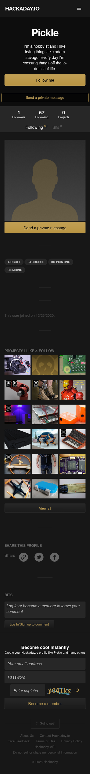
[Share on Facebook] (54, 555)
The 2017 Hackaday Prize (8, 408)
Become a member (45, 703)
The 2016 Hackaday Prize (63, 433)
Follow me (45, 80)
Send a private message (45, 97)
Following (37, 127)
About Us (27, 735)
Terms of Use (45, 741)
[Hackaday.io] (22, 8)
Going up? (46, 723)
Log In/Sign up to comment (29, 624)
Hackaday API (45, 747)
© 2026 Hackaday (45, 762)
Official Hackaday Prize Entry (14, 383)
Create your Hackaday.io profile (26, 652)
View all (45, 508)
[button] (79, 8)
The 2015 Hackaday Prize (8, 383)
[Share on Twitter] (39, 555)
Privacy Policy (71, 741)
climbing (15, 270)
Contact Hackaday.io (55, 735)
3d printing (60, 262)
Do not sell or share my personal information (45, 752)
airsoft (14, 262)
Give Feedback (19, 741)
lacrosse (36, 262)
